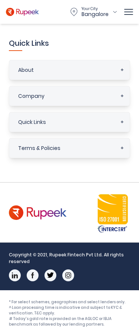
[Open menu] (128, 12)
